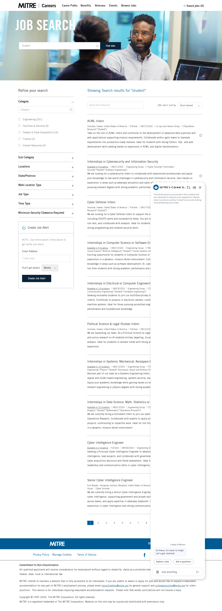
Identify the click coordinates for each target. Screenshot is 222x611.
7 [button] (138, 523)
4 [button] (114, 523)
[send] (198, 572)
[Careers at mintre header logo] (37, 5)
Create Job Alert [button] (36, 278)
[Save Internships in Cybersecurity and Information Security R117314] (200, 175)
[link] (65, 544)
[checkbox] (200, 135)
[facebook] (144, 555)
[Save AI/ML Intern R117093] (200, 135)
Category (23, 101)
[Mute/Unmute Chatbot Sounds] (194, 187)
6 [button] (130, 523)
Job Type (23, 194)
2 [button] (98, 523)
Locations (24, 166)
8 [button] (146, 523)
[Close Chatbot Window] (200, 187)
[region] (178, 379)
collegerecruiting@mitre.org (170, 585)
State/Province (26, 175)
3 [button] (106, 523)
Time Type (24, 203)
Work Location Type (29, 185)
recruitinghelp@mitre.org (115, 585)
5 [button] (122, 523)
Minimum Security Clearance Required (41, 212)
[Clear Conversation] (188, 187)
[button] (97, 46)
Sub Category (26, 157)
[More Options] (157, 572)
